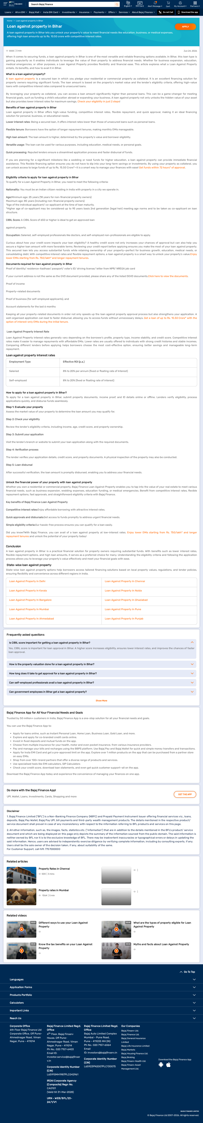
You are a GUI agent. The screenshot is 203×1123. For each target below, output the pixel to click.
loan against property (22, 78)
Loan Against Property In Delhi (27, 581)
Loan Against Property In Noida (123, 590)
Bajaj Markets (128, 1049)
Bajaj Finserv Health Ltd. (133, 1061)
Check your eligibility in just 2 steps (99, 101)
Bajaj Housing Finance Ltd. (134, 1053)
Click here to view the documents (168, 276)
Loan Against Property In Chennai (125, 581)
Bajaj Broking (128, 1057)
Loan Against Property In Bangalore (30, 599)
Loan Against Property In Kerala (28, 590)
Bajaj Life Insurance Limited (135, 1046)
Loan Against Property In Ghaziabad (126, 599)
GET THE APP (185, 794)
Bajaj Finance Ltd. (130, 1034)
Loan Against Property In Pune (123, 609)
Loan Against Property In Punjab (124, 618)
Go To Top (189, 971)
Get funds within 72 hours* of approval (162, 167)
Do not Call (168, 12)
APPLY (185, 26)
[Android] (161, 1065)
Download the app (189, 12)
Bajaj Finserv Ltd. (130, 1030)
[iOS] (168, 1065)
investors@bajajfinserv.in (102, 1052)
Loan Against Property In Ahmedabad (31, 618)
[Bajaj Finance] (15, 3)
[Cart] (168, 3)
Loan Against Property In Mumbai (29, 609)
